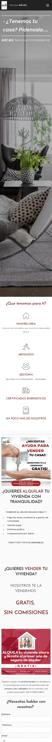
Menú (48, 5)
